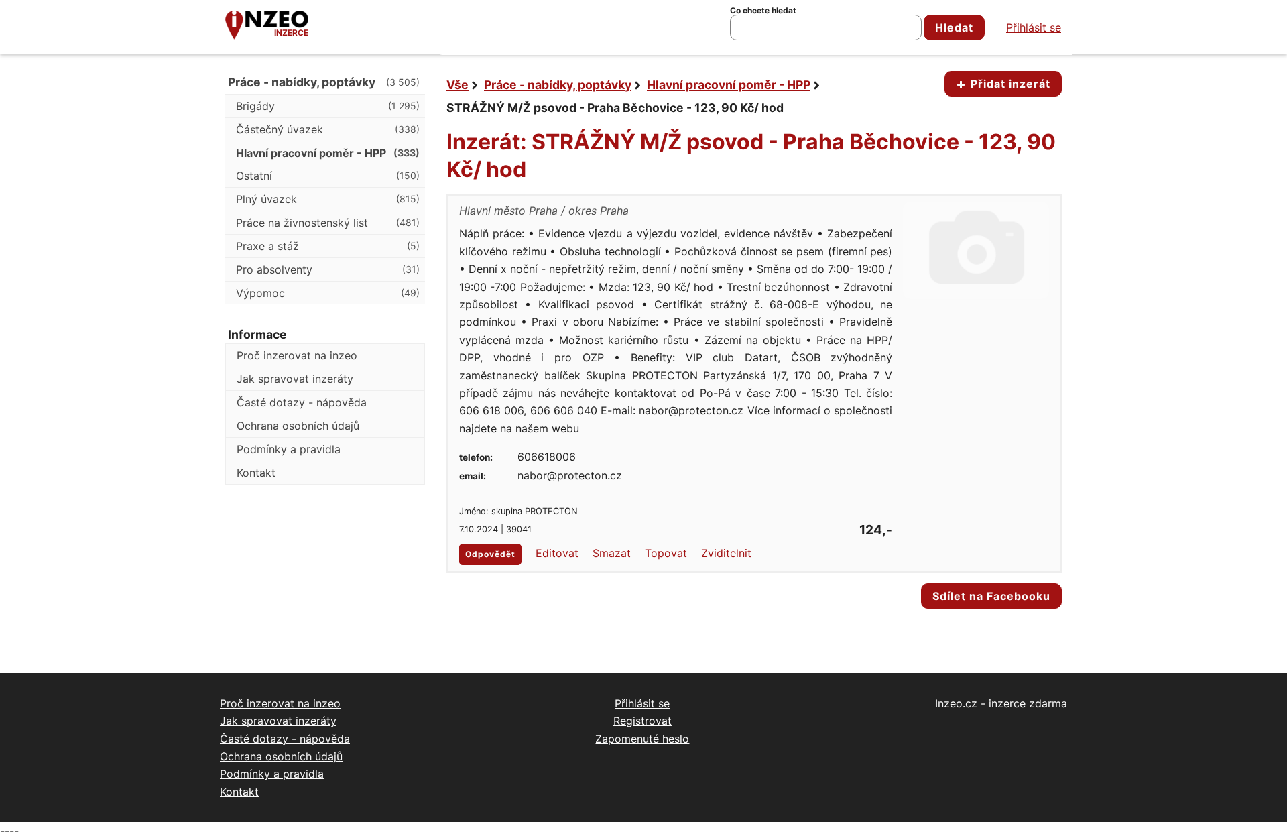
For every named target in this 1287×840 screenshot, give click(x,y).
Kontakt (256, 472)
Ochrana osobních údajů (298, 425)
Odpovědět (490, 554)
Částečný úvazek (328, 129)
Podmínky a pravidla (289, 449)
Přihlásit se (1033, 27)
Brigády (328, 106)
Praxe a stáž (328, 246)
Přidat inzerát (1008, 84)
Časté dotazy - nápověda (302, 402)
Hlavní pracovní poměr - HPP (728, 85)
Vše (457, 85)
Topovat (666, 553)
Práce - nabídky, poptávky (557, 85)
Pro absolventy (328, 269)
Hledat (954, 27)
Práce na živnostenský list (328, 222)
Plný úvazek (328, 199)
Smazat (612, 553)
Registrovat (642, 720)
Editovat (557, 553)
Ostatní (328, 175)
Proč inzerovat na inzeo (297, 355)
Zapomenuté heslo (642, 738)
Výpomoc (328, 293)
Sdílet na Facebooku (991, 596)
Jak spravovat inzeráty (295, 378)
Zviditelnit (726, 553)
